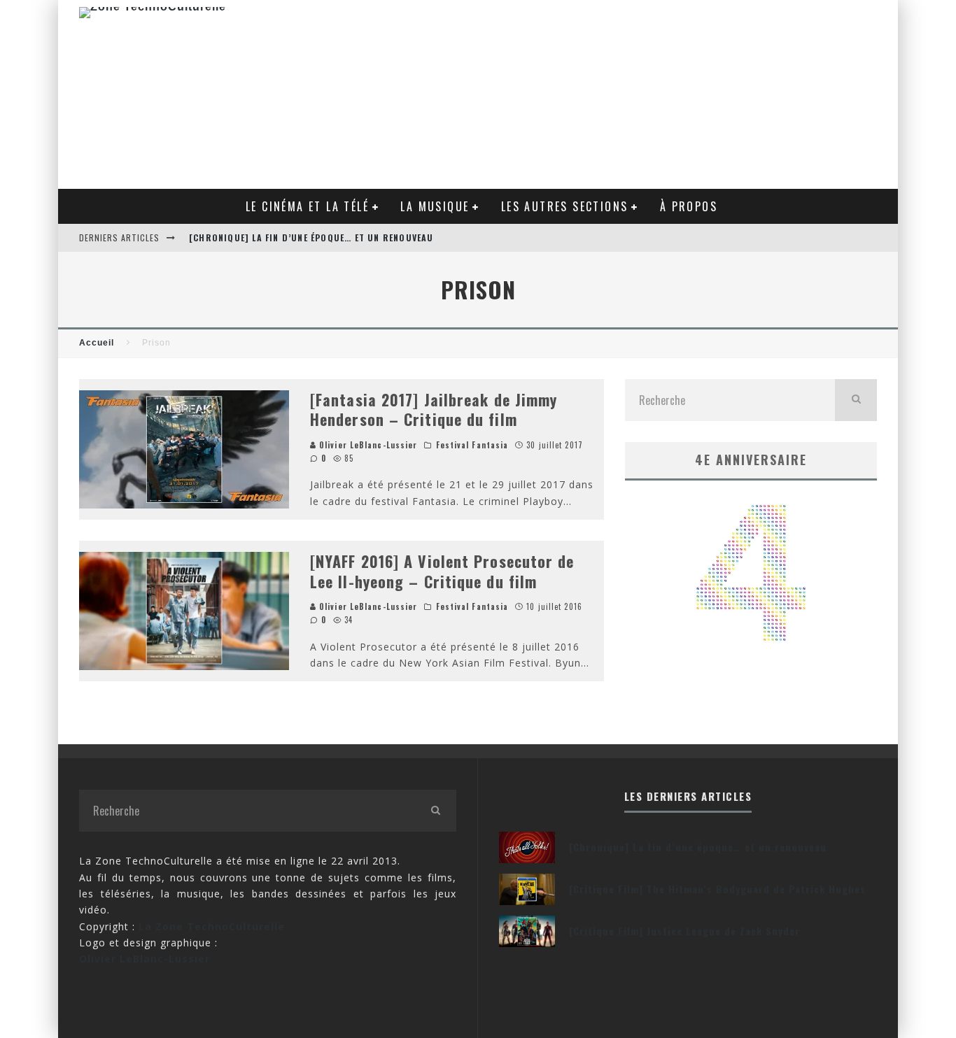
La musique (434, 206)
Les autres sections (564, 206)
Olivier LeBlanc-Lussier (366, 444)
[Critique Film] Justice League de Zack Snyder (684, 930)
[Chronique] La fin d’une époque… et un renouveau (311, 237)
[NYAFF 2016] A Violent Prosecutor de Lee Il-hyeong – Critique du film (442, 571)
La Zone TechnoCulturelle (212, 926)
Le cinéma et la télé (307, 206)
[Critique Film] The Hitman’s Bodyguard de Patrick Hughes (717, 888)
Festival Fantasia (472, 445)
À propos (688, 206)
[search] (856, 400)
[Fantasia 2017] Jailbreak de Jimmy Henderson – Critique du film (433, 409)
